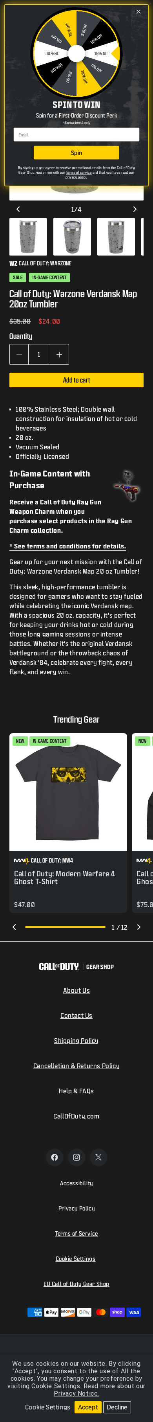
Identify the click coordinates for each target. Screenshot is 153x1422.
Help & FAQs (76, 1090)
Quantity (21, 336)
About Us (76, 990)
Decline (117, 1407)
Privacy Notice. (76, 1393)
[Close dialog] (138, 11)
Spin (76, 152)
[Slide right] (135, 209)
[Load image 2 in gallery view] (72, 237)
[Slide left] (18, 209)
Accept (88, 1407)
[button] (14, 927)
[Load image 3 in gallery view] (116, 237)
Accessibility (76, 1183)
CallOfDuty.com (76, 1116)
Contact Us (76, 1015)
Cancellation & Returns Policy (76, 1065)
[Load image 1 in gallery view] (28, 237)
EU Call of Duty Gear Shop (76, 1284)
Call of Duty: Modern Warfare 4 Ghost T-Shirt (64, 877)
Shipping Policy (76, 1040)
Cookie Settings (48, 1407)
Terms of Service (76, 1233)
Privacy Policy (76, 1208)
